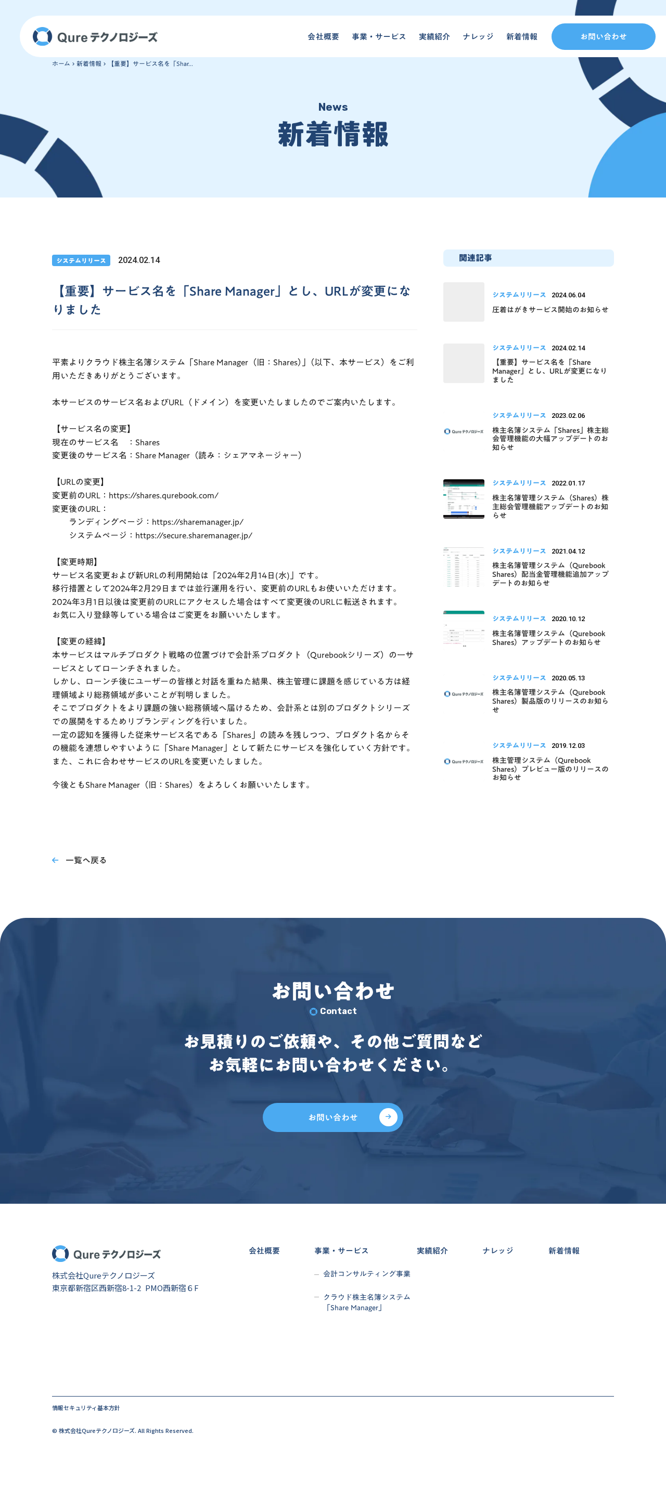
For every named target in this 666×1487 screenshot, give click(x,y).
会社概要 (323, 36)
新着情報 (521, 36)
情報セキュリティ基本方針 (86, 1408)
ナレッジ (478, 36)
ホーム (61, 63)
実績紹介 (434, 36)
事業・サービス (379, 36)
